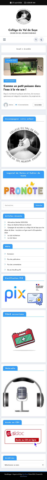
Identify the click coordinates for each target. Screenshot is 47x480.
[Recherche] (36, 39)
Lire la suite (38, 105)
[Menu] (4, 39)
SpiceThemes (23, 476)
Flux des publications (13, 259)
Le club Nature (12, 238)
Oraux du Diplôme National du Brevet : (20, 225)
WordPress (25, 474)
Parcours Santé (9, 81)
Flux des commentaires (14, 264)
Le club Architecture (14, 235)
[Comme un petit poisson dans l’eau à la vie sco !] (23, 66)
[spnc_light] (41, 39)
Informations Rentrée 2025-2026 (18, 222)
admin (11, 105)
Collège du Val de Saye (22, 30)
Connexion (10, 254)
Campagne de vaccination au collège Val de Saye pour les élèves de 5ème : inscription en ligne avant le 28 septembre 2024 (24, 230)
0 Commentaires (23, 105)
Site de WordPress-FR (14, 270)
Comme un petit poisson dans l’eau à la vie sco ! (22, 87)
